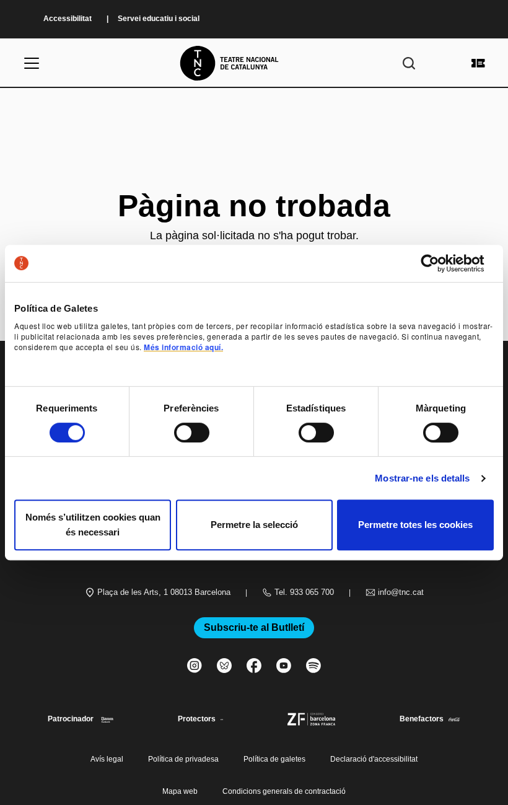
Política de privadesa (183, 759)
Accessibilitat (67, 19)
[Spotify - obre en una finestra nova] (313, 665)
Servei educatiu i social (158, 19)
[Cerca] (409, 63)
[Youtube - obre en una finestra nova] (283, 665)
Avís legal (106, 759)
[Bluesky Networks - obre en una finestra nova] (224, 665)
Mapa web (180, 791)
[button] (254, 387)
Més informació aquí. (183, 347)
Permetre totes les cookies (415, 524)
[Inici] (254, 63)
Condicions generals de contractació (284, 791)
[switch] (191, 432)
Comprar (478, 63)
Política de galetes (274, 759)
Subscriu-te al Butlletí (254, 627)
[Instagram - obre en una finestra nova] (194, 665)
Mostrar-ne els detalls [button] (422, 478)
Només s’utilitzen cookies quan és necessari (92, 524)
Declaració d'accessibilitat (374, 759)
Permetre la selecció (254, 524)
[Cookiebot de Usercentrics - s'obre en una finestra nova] (439, 263)
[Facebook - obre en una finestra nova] (254, 665)
